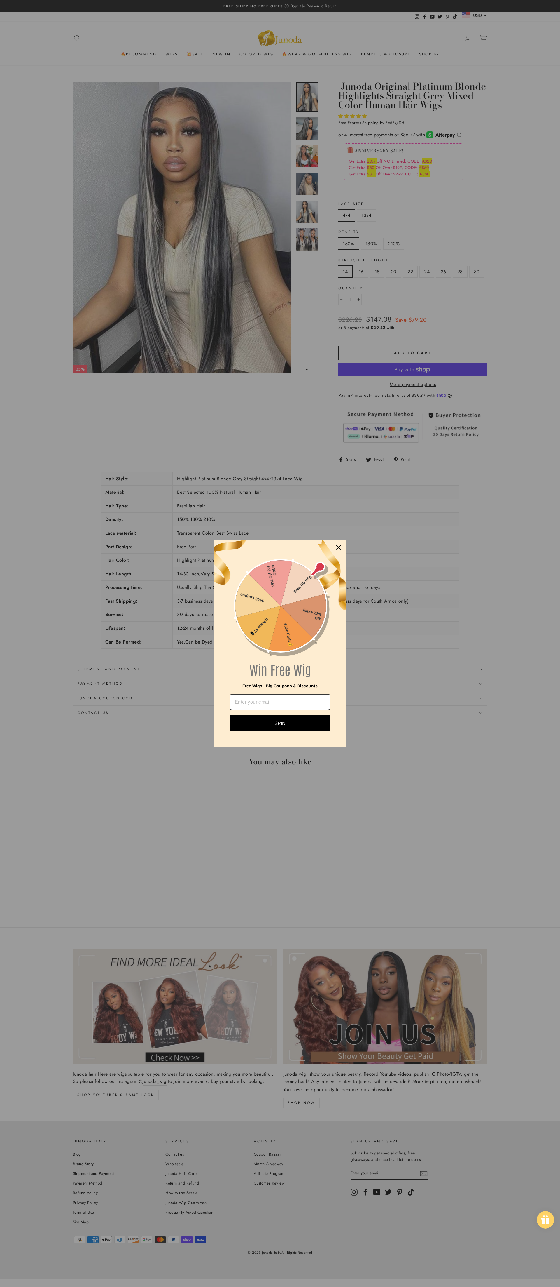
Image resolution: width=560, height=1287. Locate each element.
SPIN (280, 723)
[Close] (339, 547)
